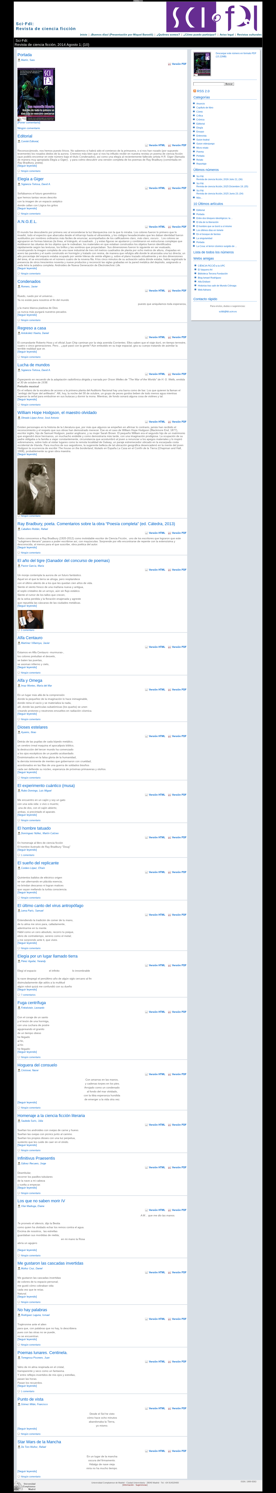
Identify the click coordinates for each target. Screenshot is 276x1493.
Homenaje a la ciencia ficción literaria (51, 1115)
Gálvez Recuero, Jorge (33, 1163)
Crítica (199, 115)
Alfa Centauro (29, 637)
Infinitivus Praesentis (36, 1158)
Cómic (199, 111)
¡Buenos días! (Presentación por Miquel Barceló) (122, 34)
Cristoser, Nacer (29, 1070)
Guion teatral (203, 139)
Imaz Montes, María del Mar (36, 685)
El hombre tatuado (34, 828)
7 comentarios (28, 995)
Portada (24, 54)
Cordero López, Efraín (33, 868)
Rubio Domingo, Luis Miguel (36, 790)
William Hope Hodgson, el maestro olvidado (57, 412)
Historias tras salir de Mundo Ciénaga (217, 285)
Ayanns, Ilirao (28, 732)
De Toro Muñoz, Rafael (33, 1446)
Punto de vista (30, 1399)
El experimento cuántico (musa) (46, 785)
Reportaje (201, 163)
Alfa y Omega (29, 680)
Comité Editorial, (30, 141)
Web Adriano (204, 289)
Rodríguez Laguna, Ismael (35, 1315)
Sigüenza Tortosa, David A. (36, 184)
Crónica (200, 119)
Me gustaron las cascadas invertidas (50, 1263)
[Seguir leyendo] (27, 165)
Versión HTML (157, 145)
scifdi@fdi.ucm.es (228, 311)
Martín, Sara (28, 60)
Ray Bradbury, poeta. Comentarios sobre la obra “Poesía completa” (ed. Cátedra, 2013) (96, 523)
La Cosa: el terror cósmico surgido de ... (216, 246)
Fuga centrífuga (31, 1002)
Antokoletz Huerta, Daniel (35, 333)
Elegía (199, 127)
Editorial (24, 136)
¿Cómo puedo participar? (199, 34)
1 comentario (27, 630)
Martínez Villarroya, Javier (35, 643)
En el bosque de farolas (208, 234)
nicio (83, 34)
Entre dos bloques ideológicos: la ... (214, 218)
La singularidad (204, 238)
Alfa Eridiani (204, 281)
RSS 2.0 (203, 91)
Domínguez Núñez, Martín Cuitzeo (40, 833)
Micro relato (202, 148)
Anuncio (200, 103)
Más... (199, 197)
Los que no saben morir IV (41, 1200)
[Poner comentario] (28, 122)
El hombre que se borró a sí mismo (214, 226)
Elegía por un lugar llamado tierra (47, 956)
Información (128, 1485)
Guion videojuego (205, 143)
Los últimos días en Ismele (209, 230)
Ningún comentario (28, 128)
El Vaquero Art (205, 269)
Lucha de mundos (33, 364)
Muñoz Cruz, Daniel (31, 1268)
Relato (199, 160)
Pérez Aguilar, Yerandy (33, 961)
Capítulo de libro (204, 107)
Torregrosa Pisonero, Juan (35, 1357)
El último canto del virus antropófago (50, 905)
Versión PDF (179, 64)
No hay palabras (32, 1309)
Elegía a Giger (30, 179)
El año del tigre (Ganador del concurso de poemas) (63, 560)
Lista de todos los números (213, 252)
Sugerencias (141, 1485)
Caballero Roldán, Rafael (34, 529)
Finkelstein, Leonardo (32, 1007)
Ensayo (200, 131)
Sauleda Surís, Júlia (32, 1120)
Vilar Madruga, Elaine (32, 1206)
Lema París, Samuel (32, 910)
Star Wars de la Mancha (39, 1441)
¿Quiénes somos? (168, 34)
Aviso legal (227, 34)
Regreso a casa (31, 328)
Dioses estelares (32, 727)
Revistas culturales (249, 34)
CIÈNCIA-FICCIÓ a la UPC (211, 265)
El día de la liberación (207, 222)
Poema (200, 151)
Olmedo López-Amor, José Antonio (40, 417)
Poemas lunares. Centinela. (42, 1352)
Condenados (29, 281)
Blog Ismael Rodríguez (209, 277)
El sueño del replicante (38, 863)
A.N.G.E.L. (27, 221)
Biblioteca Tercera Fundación (213, 273)
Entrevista (201, 135)
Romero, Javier (29, 286)
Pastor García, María (32, 565)
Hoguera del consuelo (37, 1065)
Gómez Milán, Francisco (34, 1404)
